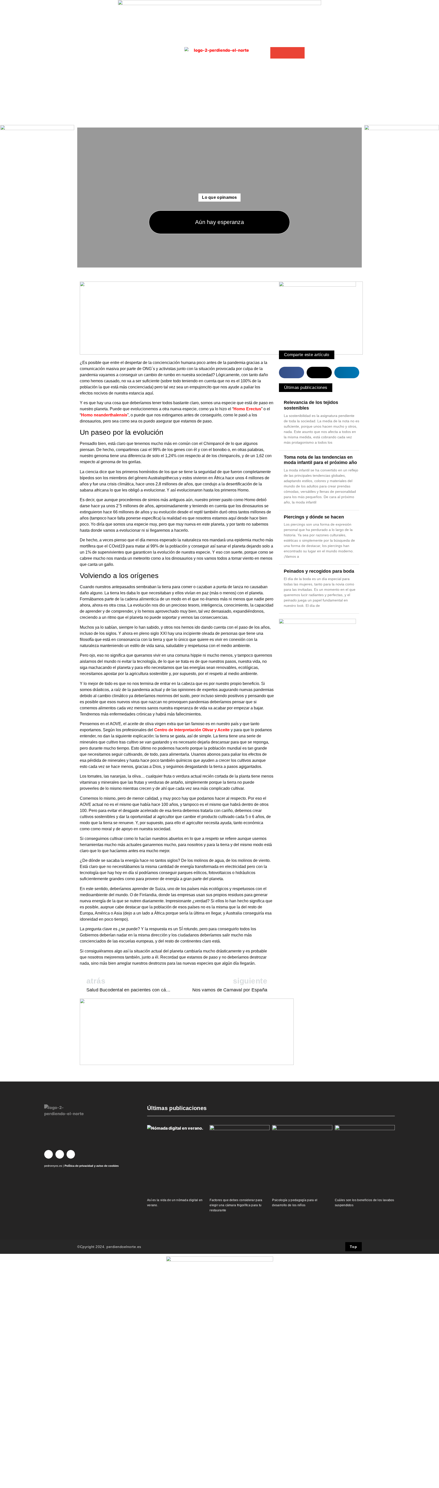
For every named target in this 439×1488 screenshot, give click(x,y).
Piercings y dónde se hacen (314, 517)
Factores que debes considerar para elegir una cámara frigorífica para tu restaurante (236, 1205)
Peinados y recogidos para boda (319, 571)
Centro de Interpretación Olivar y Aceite (192, 730)
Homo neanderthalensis (104, 415)
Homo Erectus (247, 409)
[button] (276, 53)
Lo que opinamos (219, 197)
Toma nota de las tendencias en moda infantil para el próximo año (320, 460)
